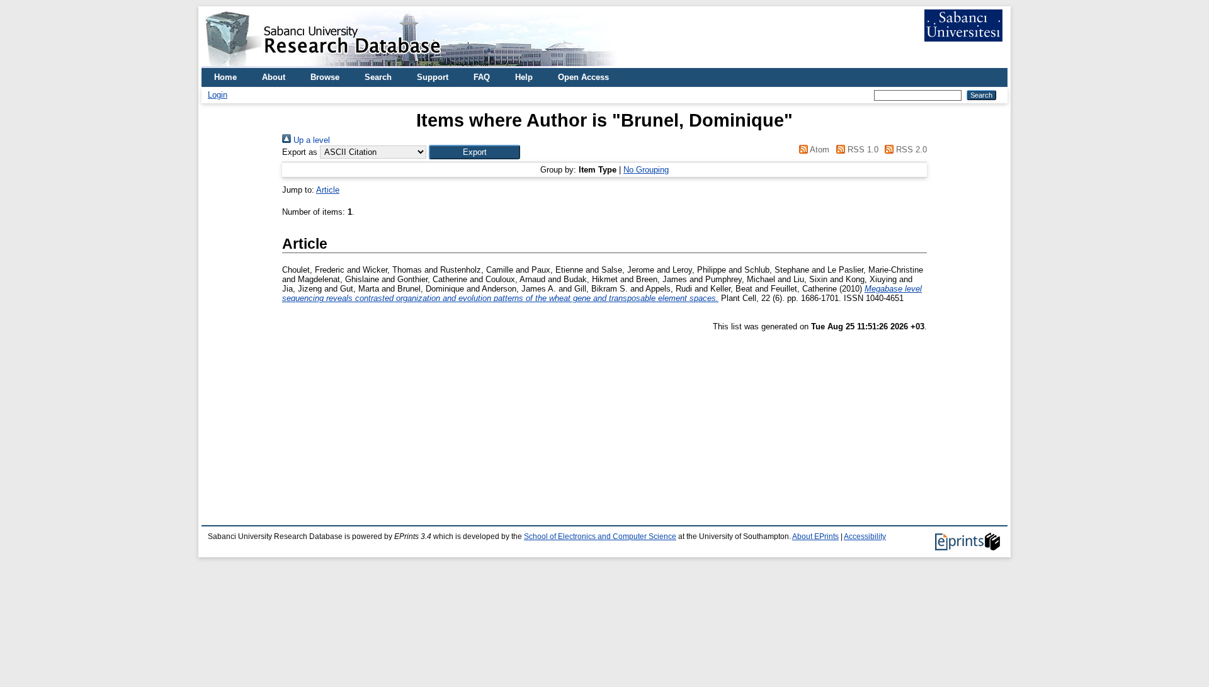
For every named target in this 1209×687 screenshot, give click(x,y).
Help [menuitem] (524, 77)
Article (327, 190)
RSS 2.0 (910, 149)
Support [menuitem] (432, 77)
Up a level (310, 140)
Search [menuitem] (378, 77)
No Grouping (646, 169)
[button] (474, 152)
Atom (818, 149)
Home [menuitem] (225, 77)
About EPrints (815, 536)
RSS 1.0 (861, 149)
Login (217, 94)
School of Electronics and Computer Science (600, 536)
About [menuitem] (273, 77)
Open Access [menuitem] (583, 77)
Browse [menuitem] (324, 77)
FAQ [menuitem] (482, 77)
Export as (299, 152)
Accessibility (865, 536)
